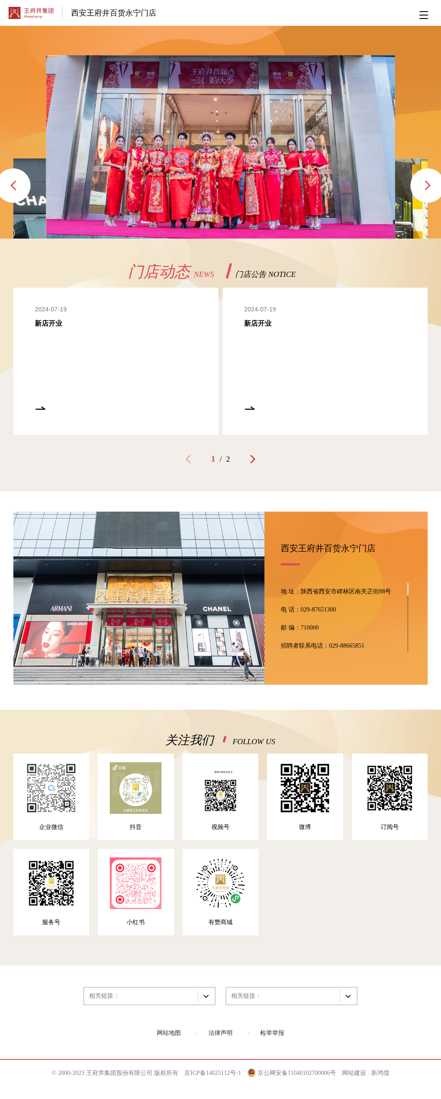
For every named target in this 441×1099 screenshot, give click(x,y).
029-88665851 (346, 646)
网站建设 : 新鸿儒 (365, 1073)
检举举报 (272, 1033)
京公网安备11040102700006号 (296, 1073)
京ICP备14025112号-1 (212, 1073)
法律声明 (220, 1033)
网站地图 (169, 1033)
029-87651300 (318, 609)
